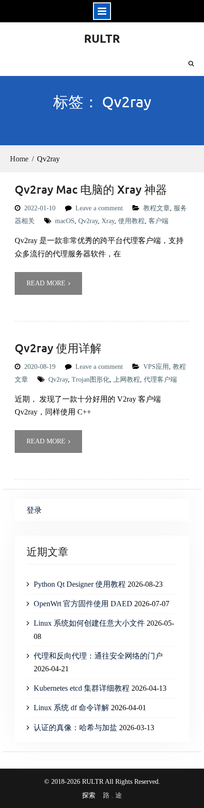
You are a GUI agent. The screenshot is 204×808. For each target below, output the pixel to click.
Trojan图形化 (91, 379)
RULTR (102, 38)
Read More (46, 283)
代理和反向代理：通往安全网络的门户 (98, 656)
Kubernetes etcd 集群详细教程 (82, 688)
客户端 (158, 221)
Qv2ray (88, 221)
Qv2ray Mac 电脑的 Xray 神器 (91, 189)
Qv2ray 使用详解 (58, 347)
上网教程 (126, 379)
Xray (108, 221)
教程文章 (156, 208)
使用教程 (131, 221)
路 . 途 (112, 795)
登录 (34, 510)
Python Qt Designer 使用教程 (80, 584)
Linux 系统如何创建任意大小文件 (89, 623)
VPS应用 (156, 366)
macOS (64, 221)
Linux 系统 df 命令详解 (71, 708)
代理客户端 (160, 379)
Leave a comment (99, 208)
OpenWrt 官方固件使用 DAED (83, 604)
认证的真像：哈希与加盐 (75, 727)
